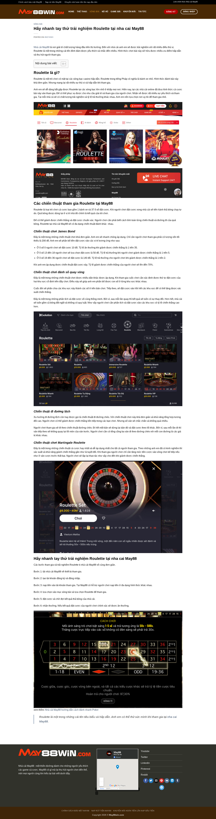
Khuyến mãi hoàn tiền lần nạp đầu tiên (81, 2)
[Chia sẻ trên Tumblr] (177, 780)
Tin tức (142, 11)
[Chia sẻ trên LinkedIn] (172, 780)
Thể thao (82, 11)
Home (71, 11)
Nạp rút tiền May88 (53, 2)
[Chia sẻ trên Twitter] (151, 780)
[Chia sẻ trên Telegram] (161, 787)
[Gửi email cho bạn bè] (156, 780)
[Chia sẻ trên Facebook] (145, 780)
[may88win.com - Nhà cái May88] (41, 11)
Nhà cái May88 (41, 47)
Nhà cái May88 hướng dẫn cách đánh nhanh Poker (71, 710)
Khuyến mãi (129, 11)
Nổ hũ (105, 11)
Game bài (115, 11)
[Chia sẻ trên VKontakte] (166, 780)
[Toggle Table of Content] (62, 63)
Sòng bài (94, 11)
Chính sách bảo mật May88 (30, 2)
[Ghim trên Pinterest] (161, 780)
